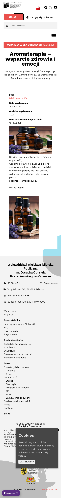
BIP (7, 391)
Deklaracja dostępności (17, 401)
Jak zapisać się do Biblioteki (19, 324)
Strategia (11, 384)
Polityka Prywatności (30, 426)
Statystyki (9, 350)
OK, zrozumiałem (27, 462)
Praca (7, 404)
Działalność (10, 377)
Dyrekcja (10, 370)
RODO (9, 394)
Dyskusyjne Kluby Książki (17, 354)
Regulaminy (10, 334)
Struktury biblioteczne (16, 367)
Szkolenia (9, 347)
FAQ (6, 327)
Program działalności (17, 387)
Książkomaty (11, 331)
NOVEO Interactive (47, 489)
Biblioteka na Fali (18, 98)
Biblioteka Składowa (15, 357)
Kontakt (8, 408)
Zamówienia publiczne (18, 397)
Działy (9, 374)
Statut (9, 380)
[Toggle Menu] (53, 35)
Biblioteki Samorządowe (17, 344)
